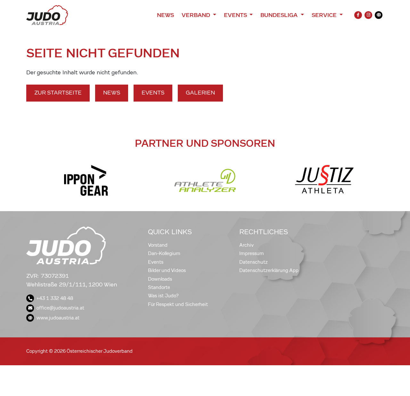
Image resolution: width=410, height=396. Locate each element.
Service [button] (325, 15)
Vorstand (158, 245)
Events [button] (236, 15)
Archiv (246, 245)
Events (153, 92)
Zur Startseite (58, 92)
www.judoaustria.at (58, 318)
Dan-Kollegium (164, 253)
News (165, 15)
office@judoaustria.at (60, 308)
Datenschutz (253, 262)
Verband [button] (196, 15)
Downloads (160, 279)
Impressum (251, 253)
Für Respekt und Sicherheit (178, 304)
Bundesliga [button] (279, 15)
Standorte (159, 287)
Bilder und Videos (167, 270)
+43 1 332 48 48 (55, 298)
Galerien (200, 92)
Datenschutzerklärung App (269, 270)
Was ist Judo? (163, 296)
